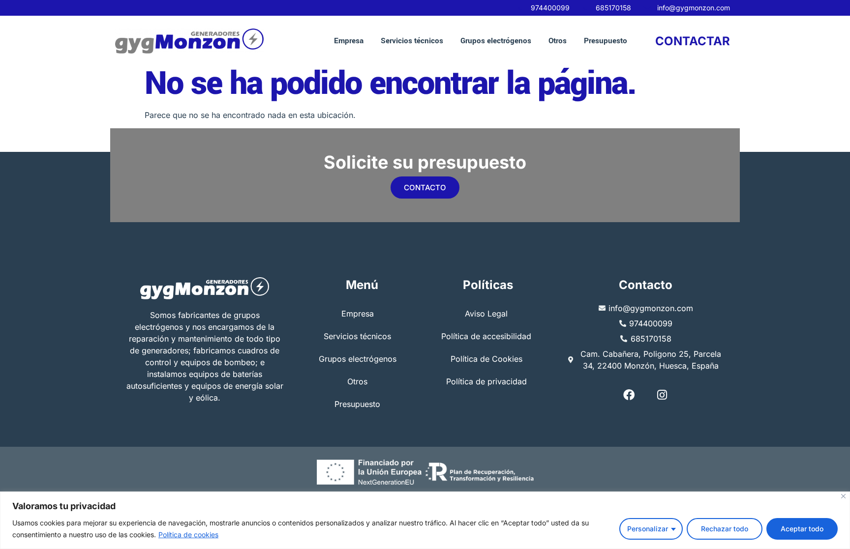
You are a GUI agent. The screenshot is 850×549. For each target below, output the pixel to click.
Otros (557, 40)
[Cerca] (843, 496)
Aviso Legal (486, 313)
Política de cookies (188, 534)
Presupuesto (605, 40)
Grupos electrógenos (495, 40)
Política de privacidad (486, 381)
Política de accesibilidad (486, 336)
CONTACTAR (692, 41)
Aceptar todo (802, 528)
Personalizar (647, 528)
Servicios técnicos (412, 40)
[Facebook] (628, 394)
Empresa (349, 40)
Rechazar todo (724, 528)
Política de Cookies (486, 359)
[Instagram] (662, 394)
